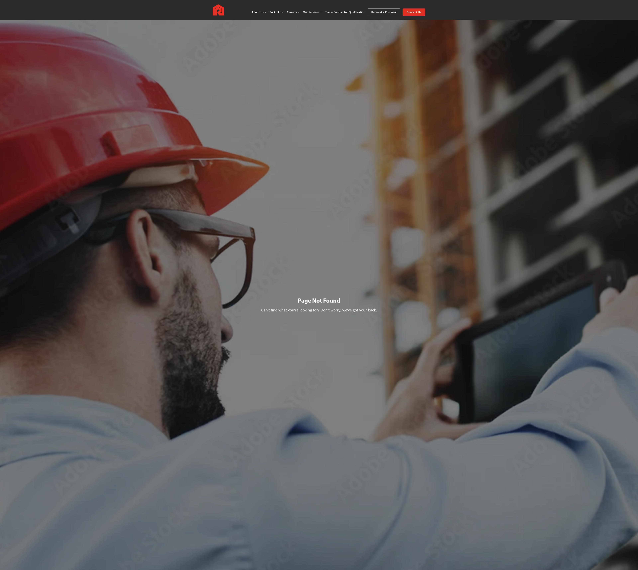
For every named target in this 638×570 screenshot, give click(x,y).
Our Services (311, 12)
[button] (414, 12)
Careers (292, 12)
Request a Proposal (383, 12)
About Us (258, 12)
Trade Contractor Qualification (345, 12)
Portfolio (275, 12)
